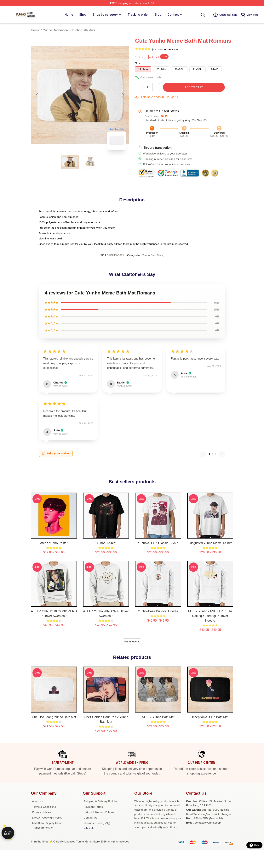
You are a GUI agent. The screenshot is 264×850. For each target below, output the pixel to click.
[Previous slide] (37, 95)
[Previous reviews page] (202, 454)
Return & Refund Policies (99, 812)
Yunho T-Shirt (106, 543)
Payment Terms (93, 806)
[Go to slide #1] (70, 162)
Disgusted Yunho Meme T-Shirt (210, 543)
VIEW (53, 534)
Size (137, 63)
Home (35, 30)
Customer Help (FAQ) (97, 823)
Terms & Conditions (44, 806)
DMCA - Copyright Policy (47, 817)
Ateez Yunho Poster (53, 543)
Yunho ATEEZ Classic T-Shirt (158, 543)
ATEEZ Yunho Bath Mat (158, 717)
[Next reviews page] (221, 454)
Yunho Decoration (55, 30)
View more (132, 641)
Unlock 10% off (8, 833)
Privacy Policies (41, 812)
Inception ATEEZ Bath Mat (210, 717)
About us (37, 801)
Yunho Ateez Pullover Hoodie (158, 611)
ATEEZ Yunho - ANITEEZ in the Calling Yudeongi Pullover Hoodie (210, 616)
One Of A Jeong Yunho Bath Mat (54, 717)
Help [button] (256, 845)
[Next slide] (123, 95)
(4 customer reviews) (165, 49)
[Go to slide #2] (90, 162)
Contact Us (90, 817)
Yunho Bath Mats (83, 30)
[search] (203, 15)
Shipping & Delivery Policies (101, 801)
